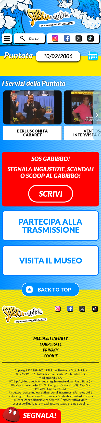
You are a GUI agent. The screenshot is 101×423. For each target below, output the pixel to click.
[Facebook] (67, 38)
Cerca (33, 38)
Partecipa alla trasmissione (50, 226)
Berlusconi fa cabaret (32, 133)
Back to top (54, 289)
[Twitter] (79, 38)
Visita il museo (50, 260)
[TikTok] (90, 38)
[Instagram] (55, 38)
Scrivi (50, 193)
